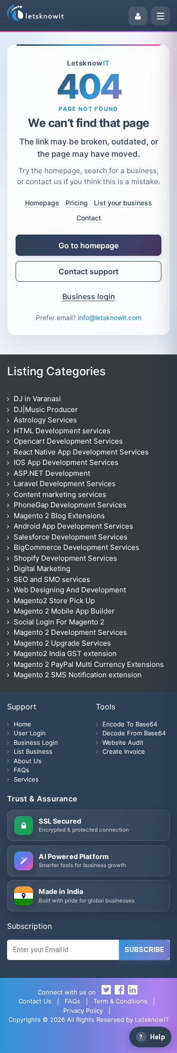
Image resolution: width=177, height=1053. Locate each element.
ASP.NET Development (52, 473)
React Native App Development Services (81, 451)
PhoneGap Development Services (70, 504)
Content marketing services (60, 494)
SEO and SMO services (52, 579)
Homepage (42, 203)
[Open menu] (160, 16)
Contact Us (34, 1001)
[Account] (137, 16)
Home (22, 724)
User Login (60, 1041)
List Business (33, 751)
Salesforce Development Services (70, 536)
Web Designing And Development (70, 589)
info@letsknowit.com (110, 317)
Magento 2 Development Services (70, 632)
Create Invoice (123, 751)
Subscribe (144, 949)
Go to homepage (88, 245)
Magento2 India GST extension (65, 653)
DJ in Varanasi (37, 398)
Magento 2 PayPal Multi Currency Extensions (89, 664)
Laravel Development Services (65, 483)
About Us (28, 761)
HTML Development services (62, 430)
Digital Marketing (42, 568)
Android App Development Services (73, 526)
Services (26, 779)
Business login (88, 296)
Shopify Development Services (65, 558)
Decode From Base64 (134, 733)
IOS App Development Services (66, 462)
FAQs (21, 770)
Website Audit (122, 742)
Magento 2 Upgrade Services (62, 643)
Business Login (116, 1041)
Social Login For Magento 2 (59, 621)
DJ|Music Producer (46, 409)
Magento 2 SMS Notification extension (78, 674)
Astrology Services (45, 419)
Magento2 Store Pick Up (54, 600)
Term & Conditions (120, 1001)
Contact (88, 218)
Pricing (77, 203)
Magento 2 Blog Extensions (59, 515)
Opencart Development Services (68, 441)
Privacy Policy (83, 1010)
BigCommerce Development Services (76, 547)
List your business (123, 203)
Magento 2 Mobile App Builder (64, 611)
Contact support (88, 271)
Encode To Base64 (129, 724)
